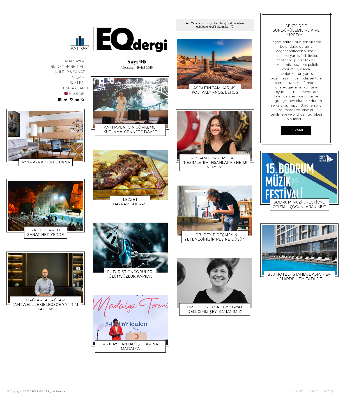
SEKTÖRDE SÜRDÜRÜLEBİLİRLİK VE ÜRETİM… (296, 30)
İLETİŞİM (329, 391)
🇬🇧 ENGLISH (74, 94)
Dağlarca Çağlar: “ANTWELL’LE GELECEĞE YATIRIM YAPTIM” (45, 304)
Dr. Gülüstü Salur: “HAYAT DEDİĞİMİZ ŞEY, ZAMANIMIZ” (215, 309)
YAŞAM (78, 77)
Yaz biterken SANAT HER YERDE (45, 232)
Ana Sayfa (75, 61)
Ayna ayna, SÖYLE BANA (45, 162)
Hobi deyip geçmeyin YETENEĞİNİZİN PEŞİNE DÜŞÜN (214, 237)
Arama (83, 100)
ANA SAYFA (296, 391)
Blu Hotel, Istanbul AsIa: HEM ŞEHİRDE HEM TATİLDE (299, 276)
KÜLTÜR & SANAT (70, 72)
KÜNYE (314, 391)
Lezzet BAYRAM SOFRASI (130, 201)
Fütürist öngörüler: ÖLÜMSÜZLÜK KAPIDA (130, 274)
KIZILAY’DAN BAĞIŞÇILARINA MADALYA (130, 346)
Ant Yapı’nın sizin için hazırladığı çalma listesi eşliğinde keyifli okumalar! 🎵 (215, 25)
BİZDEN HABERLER (67, 67)
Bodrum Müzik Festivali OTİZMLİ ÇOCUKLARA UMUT (299, 204)
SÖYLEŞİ (77, 83)
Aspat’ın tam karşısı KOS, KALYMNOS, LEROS (215, 90)
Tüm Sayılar (73, 88)
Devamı (296, 130)
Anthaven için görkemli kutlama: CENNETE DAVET (130, 129)
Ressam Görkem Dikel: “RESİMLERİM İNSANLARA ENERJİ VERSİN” (214, 162)
